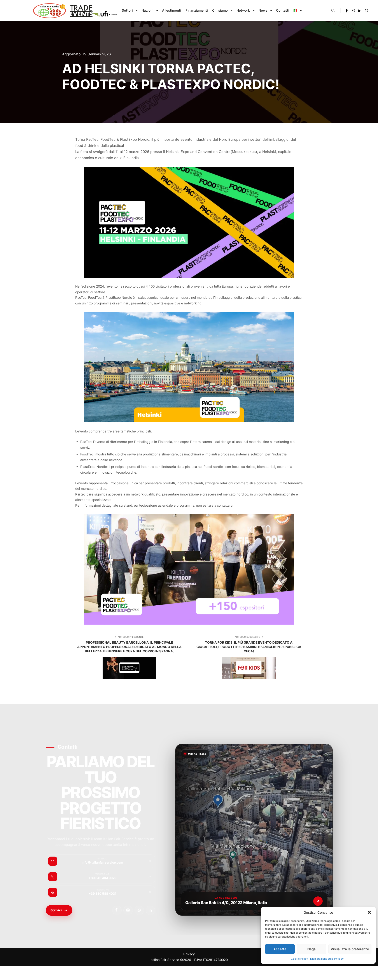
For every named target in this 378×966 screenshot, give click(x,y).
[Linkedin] (360, 10)
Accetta (279, 949)
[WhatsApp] (139, 910)
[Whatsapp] (366, 10)
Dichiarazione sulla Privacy (327, 958)
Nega (311, 949)
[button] (369, 912)
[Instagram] (353, 10)
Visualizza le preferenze (350, 949)
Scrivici (56, 910)
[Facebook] (347, 10)
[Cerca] (333, 10)
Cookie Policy (299, 958)
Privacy (189, 954)
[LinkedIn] (150, 910)
